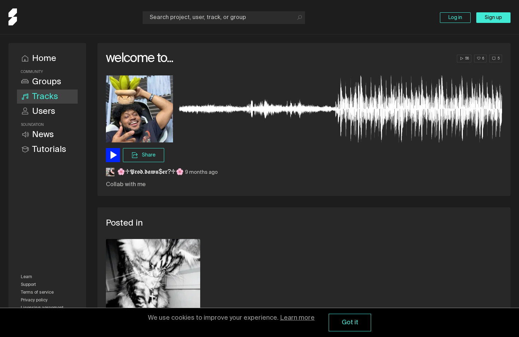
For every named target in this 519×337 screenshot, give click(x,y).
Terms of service (37, 292)
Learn (26, 277)
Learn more (297, 318)
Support (28, 285)
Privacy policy (34, 300)
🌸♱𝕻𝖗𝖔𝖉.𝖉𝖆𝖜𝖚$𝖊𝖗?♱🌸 (150, 172)
